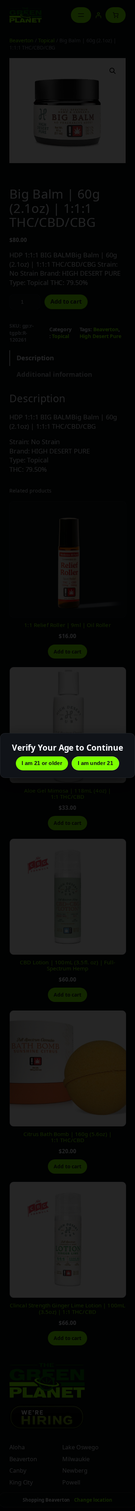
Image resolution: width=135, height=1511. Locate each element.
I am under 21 (95, 763)
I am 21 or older (42, 763)
